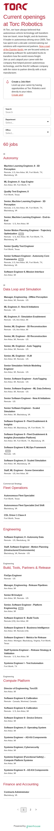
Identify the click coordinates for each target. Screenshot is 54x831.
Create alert (17, 95)
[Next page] (36, 810)
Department (10, 119)
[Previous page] (17, 810)
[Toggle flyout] (48, 121)
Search (9, 109)
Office (8, 130)
